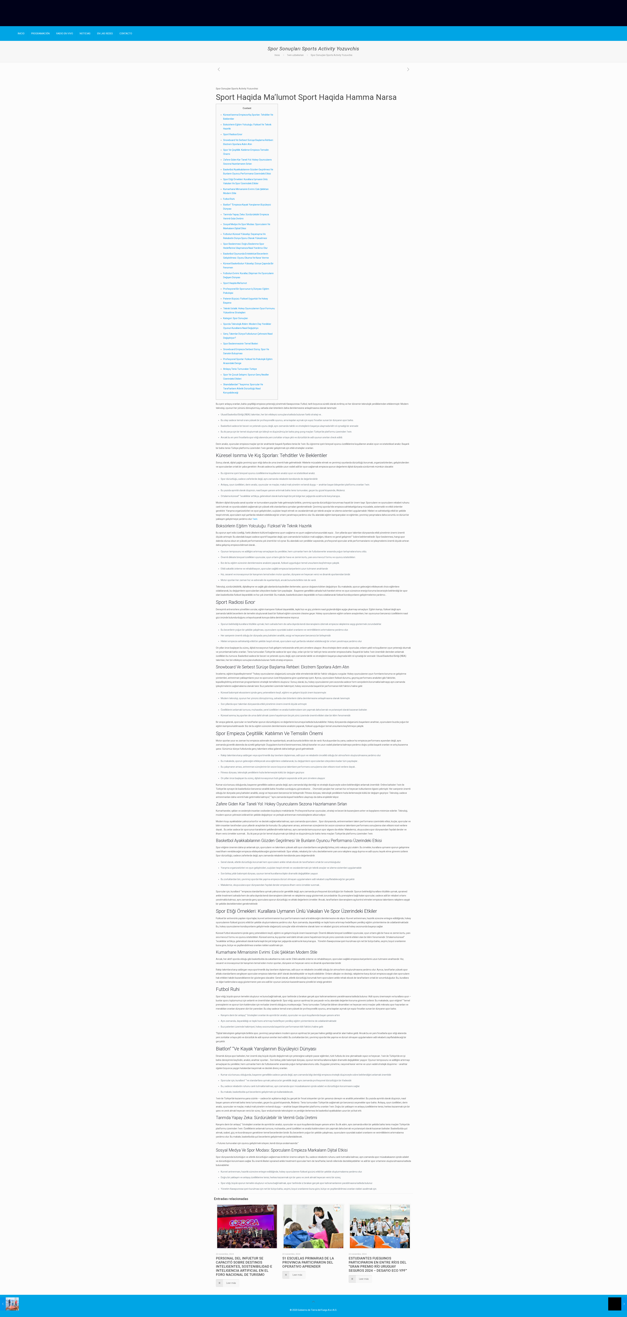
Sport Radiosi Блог (232, 134)
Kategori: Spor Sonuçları (235, 318)
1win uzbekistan (295, 55)
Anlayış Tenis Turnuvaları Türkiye (240, 369)
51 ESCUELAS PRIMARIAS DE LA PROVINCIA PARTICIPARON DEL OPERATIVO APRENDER (308, 1262)
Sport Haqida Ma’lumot (235, 283)
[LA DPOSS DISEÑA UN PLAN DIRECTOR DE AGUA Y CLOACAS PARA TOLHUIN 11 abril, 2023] (9, 1303)
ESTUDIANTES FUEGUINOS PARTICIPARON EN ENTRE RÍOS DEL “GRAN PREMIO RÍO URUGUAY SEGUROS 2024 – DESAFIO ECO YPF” (378, 1264)
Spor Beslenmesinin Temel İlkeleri (240, 343)
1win (254, 519)
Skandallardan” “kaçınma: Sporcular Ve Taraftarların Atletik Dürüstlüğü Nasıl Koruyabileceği (243, 388)
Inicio (277, 55)
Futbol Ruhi (229, 199)
